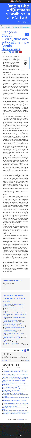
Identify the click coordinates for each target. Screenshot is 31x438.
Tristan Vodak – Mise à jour (14, 391)
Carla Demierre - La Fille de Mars (15, 370)
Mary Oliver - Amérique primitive (15, 377)
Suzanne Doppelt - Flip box (13, 393)
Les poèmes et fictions (6, 427)
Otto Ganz (4, 360)
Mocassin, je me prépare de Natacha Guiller (14, 327)
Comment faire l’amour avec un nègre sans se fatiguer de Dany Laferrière (14, 323)
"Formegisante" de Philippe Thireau (12, 326)
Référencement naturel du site (23, 429)
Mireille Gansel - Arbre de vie (16, 412)
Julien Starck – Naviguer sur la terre (15, 403)
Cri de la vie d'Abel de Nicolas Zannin (12, 336)
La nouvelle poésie (5, 428)
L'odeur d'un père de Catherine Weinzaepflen (14, 317)
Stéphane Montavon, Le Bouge (11, 321)
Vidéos (3, 433)
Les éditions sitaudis (21, 428)
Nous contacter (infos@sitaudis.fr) (8, 435)
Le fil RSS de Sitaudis (21, 427)
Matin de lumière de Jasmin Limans (12, 337)
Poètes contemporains (6, 429)
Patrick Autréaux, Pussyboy (10, 320)
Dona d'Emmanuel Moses (10, 330)
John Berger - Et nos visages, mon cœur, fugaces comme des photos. (15, 405)
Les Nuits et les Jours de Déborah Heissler (14, 333)
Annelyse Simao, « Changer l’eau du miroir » (14, 310)
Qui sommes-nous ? (21, 424)
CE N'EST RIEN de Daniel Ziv (11, 343)
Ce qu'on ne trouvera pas (22, 426)
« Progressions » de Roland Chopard (12, 313)
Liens (3, 430)
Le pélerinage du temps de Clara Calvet (13, 344)
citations (27, 360)
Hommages (4, 432)
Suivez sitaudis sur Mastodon (22, 430)
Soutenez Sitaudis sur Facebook (23, 432)
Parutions (20, 419)
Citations (3, 431)
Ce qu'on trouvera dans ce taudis (23, 425)
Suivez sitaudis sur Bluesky (22, 431)
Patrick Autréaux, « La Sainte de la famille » (14, 307)
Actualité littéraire (5, 424)
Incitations (4, 425)
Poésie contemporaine (6, 426)
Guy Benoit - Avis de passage (15, 410)
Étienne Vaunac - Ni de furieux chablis (15, 378)
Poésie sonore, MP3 (6, 434)
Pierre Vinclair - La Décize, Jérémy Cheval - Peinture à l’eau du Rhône (15, 386)
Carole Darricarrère (11, 47)
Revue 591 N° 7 (8, 342)
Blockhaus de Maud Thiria (10, 331)
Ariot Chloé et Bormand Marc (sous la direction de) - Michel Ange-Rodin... (14, 389)
